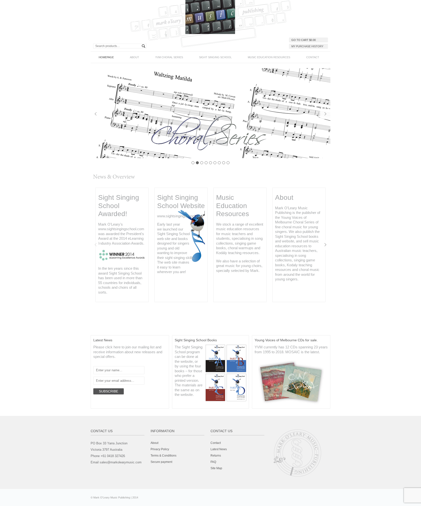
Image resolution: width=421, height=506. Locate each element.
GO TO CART (303, 39)
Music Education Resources (269, 57)
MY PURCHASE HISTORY (307, 46)
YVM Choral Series (169, 57)
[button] (96, 114)
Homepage (106, 57)
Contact (312, 57)
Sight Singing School (215, 57)
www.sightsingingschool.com (121, 229)
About (134, 57)
